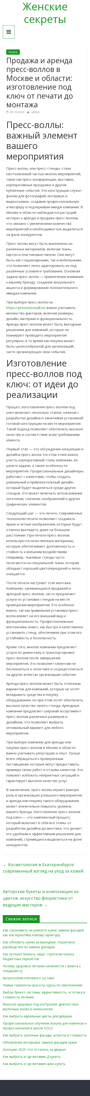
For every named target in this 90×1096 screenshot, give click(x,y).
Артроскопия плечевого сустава (28, 978)
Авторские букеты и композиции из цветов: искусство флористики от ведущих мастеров (41, 898)
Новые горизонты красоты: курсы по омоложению (42, 985)
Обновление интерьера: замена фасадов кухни (40, 1042)
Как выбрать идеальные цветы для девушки (37, 1016)
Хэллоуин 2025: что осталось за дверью (34, 1049)
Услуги (13, 52)
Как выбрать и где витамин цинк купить (34, 1064)
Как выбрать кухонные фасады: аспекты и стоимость (45, 1035)
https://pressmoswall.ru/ (26, 307)
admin (35, 112)
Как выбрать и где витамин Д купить (32, 1056)
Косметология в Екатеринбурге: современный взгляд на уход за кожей (43, 868)
